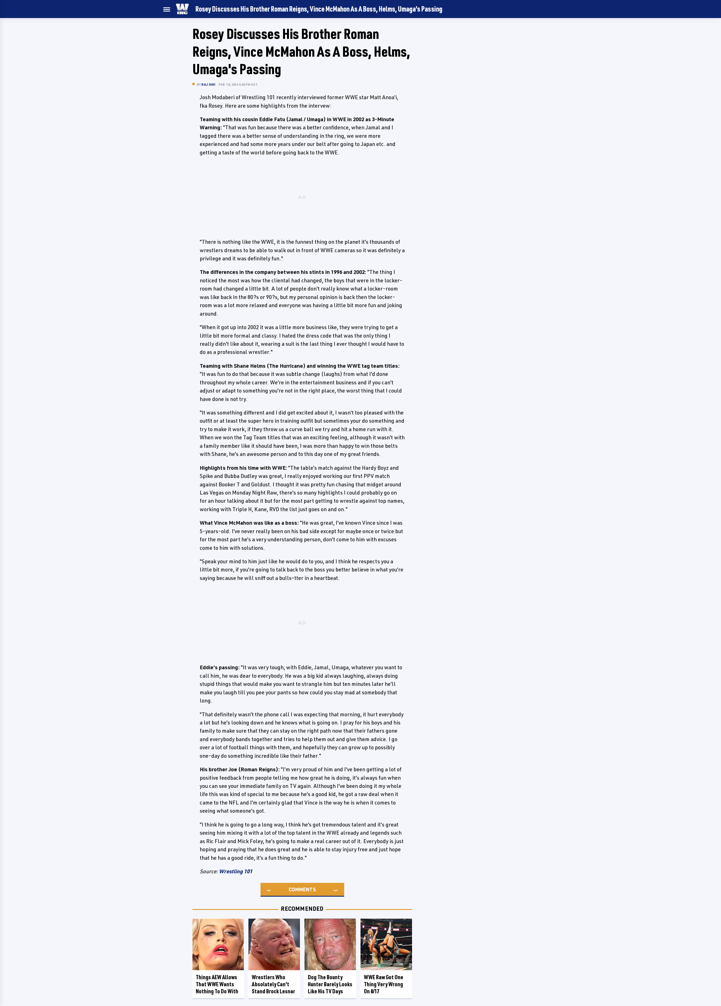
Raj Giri (208, 84)
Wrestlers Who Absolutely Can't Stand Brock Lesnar (273, 984)
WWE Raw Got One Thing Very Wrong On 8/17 (383, 984)
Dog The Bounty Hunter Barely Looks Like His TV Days (330, 984)
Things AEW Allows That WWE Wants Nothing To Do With (217, 984)
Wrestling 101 (235, 871)
